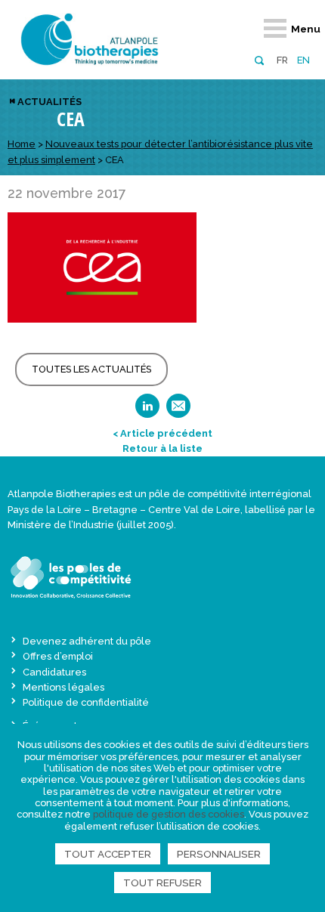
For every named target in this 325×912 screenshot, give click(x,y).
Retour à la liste (162, 448)
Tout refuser (162, 882)
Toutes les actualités (91, 369)
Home (22, 144)
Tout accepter (107, 854)
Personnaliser (219, 854)
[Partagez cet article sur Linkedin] (147, 410)
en (303, 60)
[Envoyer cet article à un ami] (178, 410)
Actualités (49, 101)
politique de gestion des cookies (168, 814)
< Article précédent (162, 433)
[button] (259, 59)
